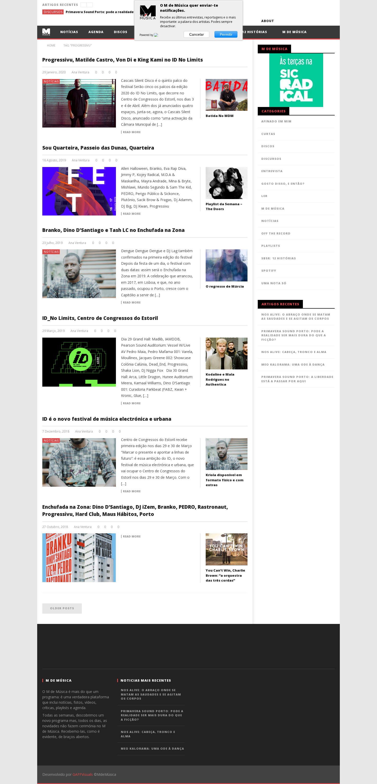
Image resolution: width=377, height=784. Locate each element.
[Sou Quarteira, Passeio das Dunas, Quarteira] (79, 191)
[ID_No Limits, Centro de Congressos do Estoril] (79, 362)
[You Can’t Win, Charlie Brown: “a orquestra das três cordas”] (226, 549)
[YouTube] (292, 21)
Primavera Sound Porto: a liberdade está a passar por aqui (297, 379)
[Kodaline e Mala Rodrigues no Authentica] (226, 354)
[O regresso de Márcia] (226, 265)
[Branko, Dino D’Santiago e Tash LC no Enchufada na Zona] (79, 273)
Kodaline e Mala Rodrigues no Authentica (220, 379)
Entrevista (272, 171)
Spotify (268, 270)
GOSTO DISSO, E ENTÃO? (283, 183)
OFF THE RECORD (276, 233)
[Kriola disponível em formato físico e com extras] (226, 454)
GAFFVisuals (83, 774)
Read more (132, 132)
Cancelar (196, 34)
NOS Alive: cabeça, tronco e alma (293, 352)
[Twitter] (301, 21)
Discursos (53, 12)
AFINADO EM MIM (276, 121)
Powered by (147, 35)
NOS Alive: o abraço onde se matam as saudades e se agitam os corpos (295, 316)
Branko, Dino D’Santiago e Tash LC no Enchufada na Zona (113, 230)
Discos (120, 32)
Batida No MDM (220, 115)
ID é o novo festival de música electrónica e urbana (106, 419)
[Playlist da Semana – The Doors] (226, 183)
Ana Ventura (80, 72)
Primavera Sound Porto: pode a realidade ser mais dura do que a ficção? (104, 12)
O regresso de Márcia (225, 286)
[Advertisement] (188, 645)
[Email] (320, 21)
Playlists (270, 246)
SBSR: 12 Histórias (249, 32)
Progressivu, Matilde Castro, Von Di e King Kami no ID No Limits (122, 59)
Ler (264, 196)
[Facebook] (282, 21)
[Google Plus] (311, 21)
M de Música (294, 32)
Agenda (96, 32)
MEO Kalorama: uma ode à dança (293, 364)
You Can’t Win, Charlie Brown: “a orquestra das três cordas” (225, 575)
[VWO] (159, 35)
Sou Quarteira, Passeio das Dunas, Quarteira (98, 147)
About (267, 21)
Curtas (268, 134)
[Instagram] (330, 21)
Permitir (226, 34)
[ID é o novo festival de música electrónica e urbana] (79, 462)
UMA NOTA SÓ (273, 283)
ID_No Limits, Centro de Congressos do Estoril (100, 318)
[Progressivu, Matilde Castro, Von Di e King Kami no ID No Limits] (79, 103)
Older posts (62, 608)
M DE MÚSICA (272, 208)
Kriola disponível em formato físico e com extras (224, 480)
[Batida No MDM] (226, 95)
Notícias (69, 32)
